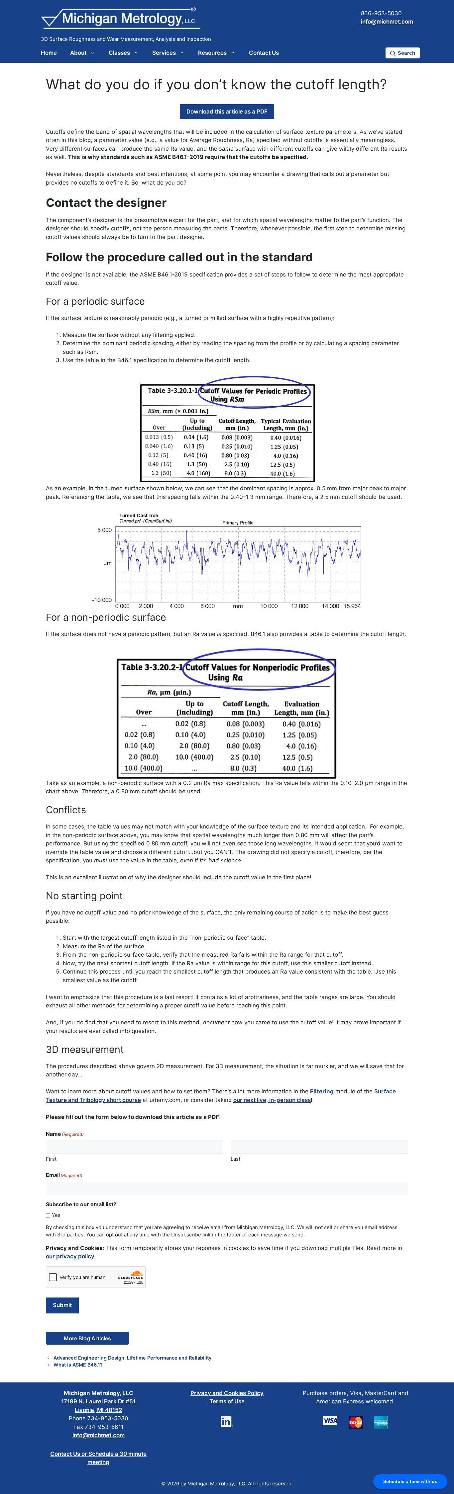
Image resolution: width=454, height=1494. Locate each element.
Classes (119, 52)
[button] (403, 52)
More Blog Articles (87, 1338)
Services (164, 52)
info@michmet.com (387, 21)
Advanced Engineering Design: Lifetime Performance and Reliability (132, 1358)
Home (49, 52)
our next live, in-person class (272, 1100)
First (51, 1159)
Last (235, 1159)
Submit (62, 1305)
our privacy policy (70, 1256)
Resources (212, 52)
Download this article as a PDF (227, 111)
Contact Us (264, 52)
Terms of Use (227, 1401)
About (78, 52)
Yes (56, 1215)
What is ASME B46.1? (78, 1365)
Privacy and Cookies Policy (227, 1393)
